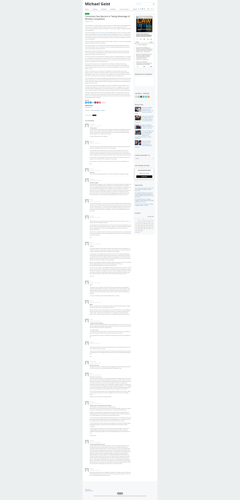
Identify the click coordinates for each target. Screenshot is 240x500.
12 (149, 223)
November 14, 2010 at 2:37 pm (95, 403)
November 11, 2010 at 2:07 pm (95, 180)
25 (147, 228)
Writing (95, 9)
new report (92, 71)
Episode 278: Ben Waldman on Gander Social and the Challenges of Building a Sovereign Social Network (144, 49)
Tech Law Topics (124, 9)
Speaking (112, 9)
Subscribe (144, 176)
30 (141, 230)
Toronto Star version (103, 32)
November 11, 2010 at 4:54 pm (95, 244)
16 (141, 225)
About (86, 9)
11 (147, 223)
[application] (144, 29)
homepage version (112, 32)
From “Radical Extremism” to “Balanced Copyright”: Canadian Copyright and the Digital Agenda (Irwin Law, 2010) (144, 200)
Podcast (135, 9)
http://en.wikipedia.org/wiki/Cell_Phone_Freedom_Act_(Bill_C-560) (103, 265)
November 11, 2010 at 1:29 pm (95, 170)
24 (144, 228)
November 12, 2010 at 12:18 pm (95, 363)
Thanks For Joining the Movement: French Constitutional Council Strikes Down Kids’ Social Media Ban (143, 144)
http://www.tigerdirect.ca (111, 228)
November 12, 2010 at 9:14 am (95, 343)
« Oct (136, 232)
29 (138, 230)
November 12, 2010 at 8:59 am (95, 321)
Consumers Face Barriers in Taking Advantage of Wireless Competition (107, 17)
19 (149, 225)
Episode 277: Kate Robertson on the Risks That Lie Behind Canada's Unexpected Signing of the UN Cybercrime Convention (144, 56)
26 (149, 228)
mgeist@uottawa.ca (89, 490)
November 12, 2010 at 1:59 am (95, 282)
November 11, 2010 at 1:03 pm (95, 125)
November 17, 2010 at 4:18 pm (95, 470)
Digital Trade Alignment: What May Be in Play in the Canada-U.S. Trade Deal (147, 126)
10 (144, 223)
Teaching (103, 9)
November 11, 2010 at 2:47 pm (95, 217)
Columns (87, 13)
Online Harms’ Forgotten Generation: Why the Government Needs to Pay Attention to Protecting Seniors (144, 110)
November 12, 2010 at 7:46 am (95, 302)
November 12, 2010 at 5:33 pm (95, 374)
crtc (89, 110)
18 (147, 225)
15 (138, 225)
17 (144, 225)
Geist (97, 3)
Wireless (103, 110)
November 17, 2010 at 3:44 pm (95, 442)
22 (138, 228)
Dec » (139, 232)
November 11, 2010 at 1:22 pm (95, 143)
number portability (95, 110)
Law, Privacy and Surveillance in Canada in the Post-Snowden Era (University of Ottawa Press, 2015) (144, 189)
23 (141, 228)
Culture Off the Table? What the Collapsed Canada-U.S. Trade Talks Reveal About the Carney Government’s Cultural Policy (144, 119)
